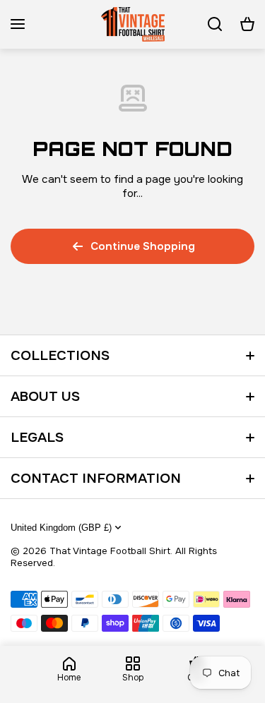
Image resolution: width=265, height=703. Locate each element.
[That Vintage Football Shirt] (133, 24)
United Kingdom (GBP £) (61, 527)
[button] (247, 24)
